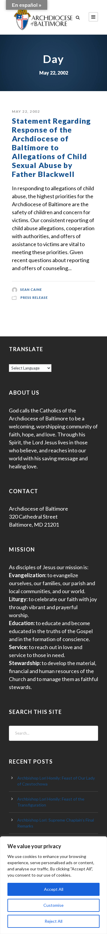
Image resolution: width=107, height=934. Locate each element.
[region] (53, 885)
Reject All (53, 921)
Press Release (34, 297)
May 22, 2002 (26, 111)
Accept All (53, 889)
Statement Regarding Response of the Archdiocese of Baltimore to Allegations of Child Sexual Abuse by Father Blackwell (51, 147)
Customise (53, 905)
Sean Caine (31, 289)
